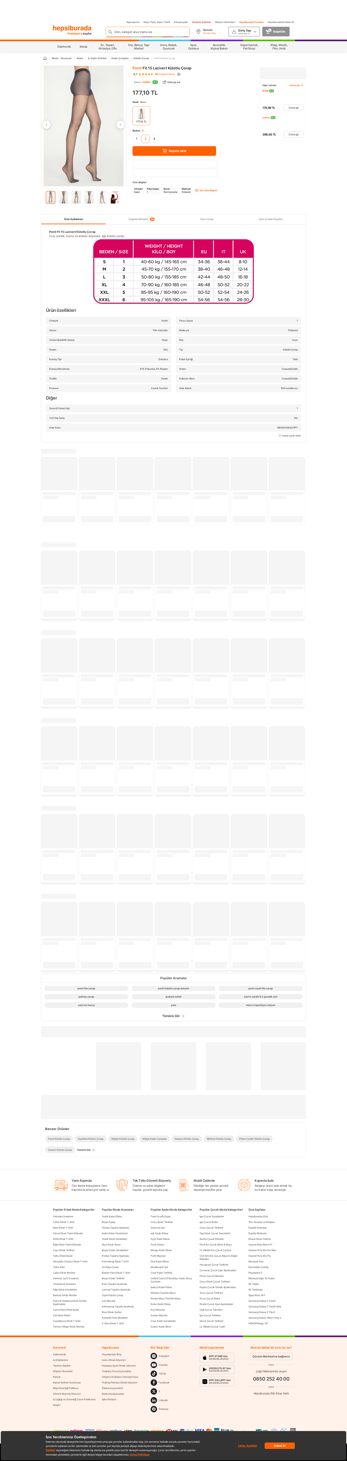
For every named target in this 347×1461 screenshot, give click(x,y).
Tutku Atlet (59, 1267)
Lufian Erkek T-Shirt (63, 1222)
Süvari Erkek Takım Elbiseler (68, 1233)
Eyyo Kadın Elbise (160, 1238)
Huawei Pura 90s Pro (259, 1255)
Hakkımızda (59, 1354)
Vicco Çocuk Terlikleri (211, 1292)
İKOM (265, 90)
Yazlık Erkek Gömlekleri (114, 1238)
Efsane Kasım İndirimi (259, 1238)
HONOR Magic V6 (258, 1323)
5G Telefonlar (255, 1289)
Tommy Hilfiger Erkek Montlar (69, 1326)
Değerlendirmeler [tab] (141, 219)
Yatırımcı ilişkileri (61, 1365)
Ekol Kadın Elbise (160, 1261)
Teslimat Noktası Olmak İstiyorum (119, 1382)
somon (266, 117)
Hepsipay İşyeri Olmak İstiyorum (119, 1365)
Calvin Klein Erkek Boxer (66, 1309)
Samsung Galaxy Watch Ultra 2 (264, 1317)
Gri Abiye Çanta (110, 1267)
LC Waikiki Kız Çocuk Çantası (215, 1250)
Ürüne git (293, 107)
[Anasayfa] (45, 58)
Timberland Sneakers (64, 1283)
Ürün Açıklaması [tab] (73, 219)
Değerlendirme (165, 74)
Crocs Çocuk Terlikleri (211, 1227)
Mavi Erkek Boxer (111, 1244)
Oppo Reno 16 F (256, 1295)
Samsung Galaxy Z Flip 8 (261, 1312)
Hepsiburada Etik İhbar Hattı (271, 1393)
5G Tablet (253, 1283)
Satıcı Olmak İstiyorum (114, 1359)
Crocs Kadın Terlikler (162, 1222)
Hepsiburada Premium (251, 22)
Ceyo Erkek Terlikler (64, 1250)
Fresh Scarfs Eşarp (160, 1216)
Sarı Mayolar (108, 1300)
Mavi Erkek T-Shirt (63, 1227)
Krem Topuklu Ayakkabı (114, 1283)
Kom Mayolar (158, 1309)
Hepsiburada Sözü (258, 1216)
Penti (137, 68)
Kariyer (57, 1376)
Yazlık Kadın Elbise (112, 1216)
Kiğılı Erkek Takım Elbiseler (67, 1244)
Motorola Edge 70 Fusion (261, 1278)
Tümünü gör (294, 85)
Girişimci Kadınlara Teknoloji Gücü (120, 1376)
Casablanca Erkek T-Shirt (67, 1320)
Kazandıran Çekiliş (258, 1267)
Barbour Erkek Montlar (65, 1295)
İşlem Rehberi (109, 1399)
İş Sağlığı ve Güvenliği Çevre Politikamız (74, 1399)
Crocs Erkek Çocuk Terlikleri (215, 1281)
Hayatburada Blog (111, 1354)
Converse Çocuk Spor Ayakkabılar (218, 1270)
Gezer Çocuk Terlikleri (211, 1320)
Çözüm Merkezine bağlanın (271, 1356)
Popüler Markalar (257, 1233)
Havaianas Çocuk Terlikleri (214, 1264)
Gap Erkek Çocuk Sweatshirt (215, 1233)
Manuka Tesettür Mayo (163, 1292)
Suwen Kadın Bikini (161, 1326)
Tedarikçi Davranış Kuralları (116, 1371)
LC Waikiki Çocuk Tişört (212, 1326)
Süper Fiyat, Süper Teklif (156, 22)
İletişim (56, 1405)
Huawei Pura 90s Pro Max (262, 1250)
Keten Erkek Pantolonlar (115, 1233)
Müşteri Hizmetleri (225, 22)
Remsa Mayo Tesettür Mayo (166, 1298)
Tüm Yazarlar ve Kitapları (261, 1222)
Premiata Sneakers (63, 1216)
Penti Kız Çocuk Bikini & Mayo (216, 1244)
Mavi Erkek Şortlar (111, 1312)
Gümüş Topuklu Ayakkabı (115, 1227)
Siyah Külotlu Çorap (112, 1295)
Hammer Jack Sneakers (66, 1278)
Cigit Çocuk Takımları (211, 1309)
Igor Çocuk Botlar (209, 1222)
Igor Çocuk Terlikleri (210, 1315)
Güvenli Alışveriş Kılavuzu (67, 1393)
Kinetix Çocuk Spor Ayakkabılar (216, 1304)
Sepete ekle (177, 151)
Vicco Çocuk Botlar (210, 1298)
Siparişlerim (132, 22)
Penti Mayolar (158, 1255)
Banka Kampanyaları (113, 1393)
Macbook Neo (256, 1261)
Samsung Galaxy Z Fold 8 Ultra (264, 1306)
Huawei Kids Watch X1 (260, 1244)
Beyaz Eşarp (108, 1222)
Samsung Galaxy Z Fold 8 (262, 1300)
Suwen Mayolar (159, 1315)
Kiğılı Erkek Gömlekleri (65, 1289)
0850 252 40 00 (271, 1379)
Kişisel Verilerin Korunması (67, 1382)
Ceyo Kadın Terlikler (161, 1272)
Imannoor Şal (157, 1227)
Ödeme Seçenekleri (112, 1388)
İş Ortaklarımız (60, 1359)
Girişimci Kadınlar (201, 22)
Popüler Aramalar (257, 1227)
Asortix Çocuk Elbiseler (212, 1238)
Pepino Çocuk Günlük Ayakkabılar (218, 1287)
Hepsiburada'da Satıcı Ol (281, 22)
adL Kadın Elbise (159, 1233)
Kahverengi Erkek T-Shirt (115, 1261)
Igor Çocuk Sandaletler (212, 1216)
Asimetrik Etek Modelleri (115, 1317)
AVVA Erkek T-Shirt (63, 1238)
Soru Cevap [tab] (206, 219)
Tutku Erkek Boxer (62, 1255)
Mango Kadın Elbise (161, 1250)
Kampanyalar (181, 22)
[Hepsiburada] (72, 28)
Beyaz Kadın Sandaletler (115, 1250)
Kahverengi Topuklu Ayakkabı (118, 1306)
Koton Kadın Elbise (160, 1304)
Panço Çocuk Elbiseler (212, 1275)
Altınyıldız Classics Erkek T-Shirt (70, 1261)
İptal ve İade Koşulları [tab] (271, 219)
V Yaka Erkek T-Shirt (113, 1323)
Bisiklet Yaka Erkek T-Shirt (116, 1272)
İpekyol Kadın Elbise (161, 1287)
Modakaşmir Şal (159, 1267)
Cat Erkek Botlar (61, 1315)
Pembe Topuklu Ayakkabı (115, 1255)
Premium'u (75, 33)
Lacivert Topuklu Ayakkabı (116, 1289)
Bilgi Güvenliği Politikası (65, 1388)
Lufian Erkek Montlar (64, 1272)
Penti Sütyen (157, 1244)
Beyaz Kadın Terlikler (113, 1278)
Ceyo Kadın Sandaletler (163, 1320)
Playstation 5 (255, 1272)
